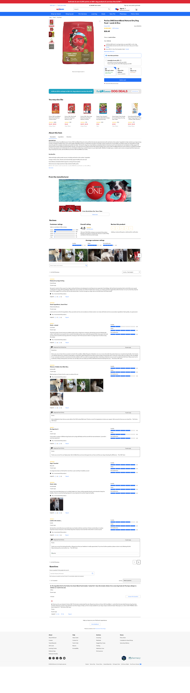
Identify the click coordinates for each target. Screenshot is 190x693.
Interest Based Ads (107, 664)
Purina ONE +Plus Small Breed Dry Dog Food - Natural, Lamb (70, 118)
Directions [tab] (69, 137)
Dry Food (59, 17)
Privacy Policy (99, 664)
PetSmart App (52, 651)
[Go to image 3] (51, 34)
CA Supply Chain (116, 664)
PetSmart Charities (53, 653)
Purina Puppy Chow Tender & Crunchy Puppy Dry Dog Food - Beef (118, 118)
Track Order (75, 643)
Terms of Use (92, 664)
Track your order (61, 5)
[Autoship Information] (121, 60)
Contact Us (75, 640)
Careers (51, 640)
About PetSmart (52, 637)
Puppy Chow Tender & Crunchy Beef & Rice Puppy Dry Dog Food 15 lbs (103, 118)
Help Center (75, 637)
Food (54, 17)
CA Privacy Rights (125, 664)
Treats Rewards (52, 643)
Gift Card (52, 5)
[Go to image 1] (51, 22)
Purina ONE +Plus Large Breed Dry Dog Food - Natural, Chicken (86, 118)
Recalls (87, 664)
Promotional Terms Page (100, 628)
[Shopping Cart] (138, 10)
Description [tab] (53, 137)
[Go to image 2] (51, 28)
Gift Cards (51, 645)
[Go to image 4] (51, 40)
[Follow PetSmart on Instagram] (53, 658)
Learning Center (53, 648)
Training (98, 645)
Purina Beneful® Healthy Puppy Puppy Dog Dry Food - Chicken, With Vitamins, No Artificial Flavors (134, 118)
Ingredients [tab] (61, 137)
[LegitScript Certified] (124, 658)
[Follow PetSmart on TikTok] (61, 658)
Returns (74, 645)
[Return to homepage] (60, 9)
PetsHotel (98, 640)
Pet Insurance (99, 651)
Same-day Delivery (124, 643)
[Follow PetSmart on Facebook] (50, 658)
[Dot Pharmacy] (134, 658)
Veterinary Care (100, 648)
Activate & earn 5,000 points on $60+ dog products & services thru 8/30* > (95, 2)
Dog (50, 17)
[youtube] (64, 658)
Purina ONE (107, 26)
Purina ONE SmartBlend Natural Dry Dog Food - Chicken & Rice (54, 118)
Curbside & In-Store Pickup (126, 640)
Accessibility (75, 648)
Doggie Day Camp (100, 643)
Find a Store (123, 637)
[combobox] (92, 9)
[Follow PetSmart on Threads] (57, 658)
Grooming (98, 637)
